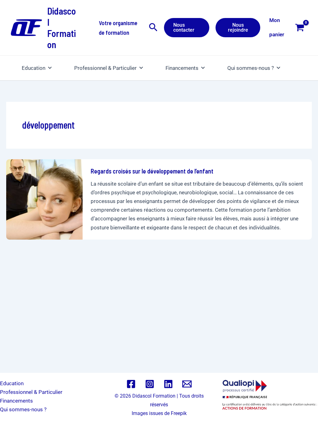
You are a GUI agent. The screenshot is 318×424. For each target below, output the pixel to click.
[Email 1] (187, 384)
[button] (153, 27)
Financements (182, 68)
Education (33, 68)
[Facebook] (131, 384)
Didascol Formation (61, 27)
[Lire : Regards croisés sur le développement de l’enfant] (44, 199)
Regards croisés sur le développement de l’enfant (152, 171)
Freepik (179, 413)
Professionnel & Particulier (105, 68)
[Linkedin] (168, 384)
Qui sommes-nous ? (250, 68)
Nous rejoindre (238, 27)
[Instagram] (149, 384)
